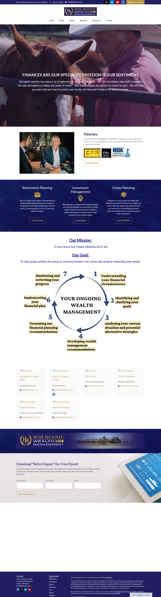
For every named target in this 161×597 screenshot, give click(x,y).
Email (76, 480)
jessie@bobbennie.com (64, 390)
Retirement (53, 579)
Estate (51, 584)
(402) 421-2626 (57, 2)
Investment (53, 582)
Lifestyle (52, 595)
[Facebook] (123, 2)
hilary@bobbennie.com (31, 417)
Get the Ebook (26, 494)
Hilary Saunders (27, 407)
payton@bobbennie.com (64, 417)
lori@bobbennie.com (96, 386)
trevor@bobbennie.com (129, 386)
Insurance (52, 587)
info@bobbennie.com (75, 2)
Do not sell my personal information (111, 593)
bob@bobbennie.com (30, 390)
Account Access (136, 2)
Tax (50, 590)
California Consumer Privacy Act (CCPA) (126, 591)
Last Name (49, 480)
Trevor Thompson (126, 376)
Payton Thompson (61, 407)
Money (51, 593)
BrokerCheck (108, 577)
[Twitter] (106, 2)
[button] (52, 20)
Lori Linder (90, 376)
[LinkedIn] (112, 2)
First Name (20, 480)
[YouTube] (117, 2)
